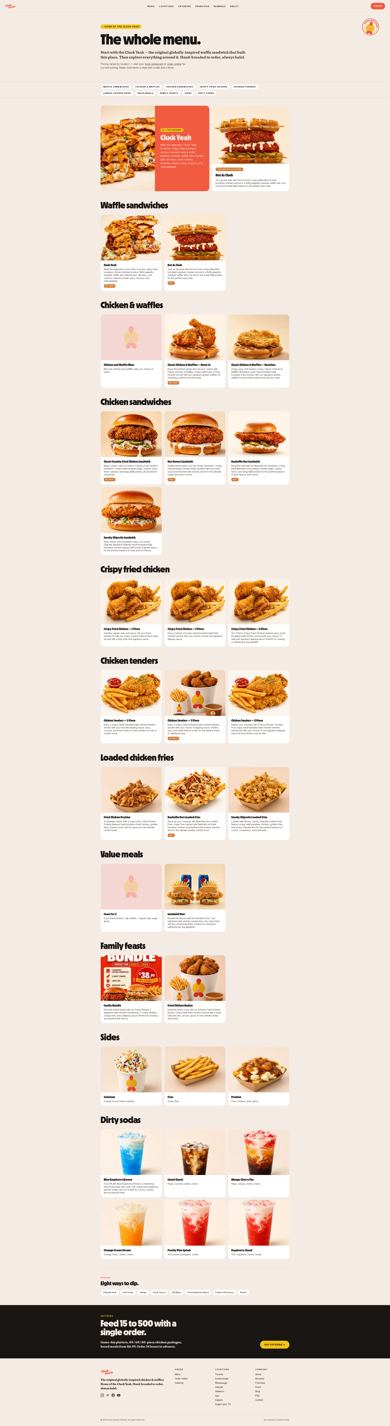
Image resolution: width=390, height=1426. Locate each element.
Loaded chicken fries (117, 93)
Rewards (220, 6)
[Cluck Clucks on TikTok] (107, 1395)
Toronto (219, 1374)
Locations (166, 6)
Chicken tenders (245, 87)
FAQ (257, 1395)
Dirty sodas (206, 93)
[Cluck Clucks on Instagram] (102, 1395)
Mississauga (221, 1383)
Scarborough (221, 1378)
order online (174, 63)
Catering (184, 6)
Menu (151, 6)
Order (378, 6)
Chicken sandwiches (179, 87)
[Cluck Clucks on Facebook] (113, 1395)
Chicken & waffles (147, 87)
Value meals (145, 93)
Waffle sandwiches (116, 87)
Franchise (202, 6)
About (234, 6)
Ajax (217, 1395)
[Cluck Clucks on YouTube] (118, 1395)
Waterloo (219, 1391)
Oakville (219, 1387)
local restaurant (154, 63)
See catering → (274, 1344)
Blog (257, 1391)
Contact (259, 1400)
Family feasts (169, 93)
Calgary (219, 1400)
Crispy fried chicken (213, 87)
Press (258, 1387)
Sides (188, 93)
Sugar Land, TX (223, 1404)
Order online (181, 1378)
